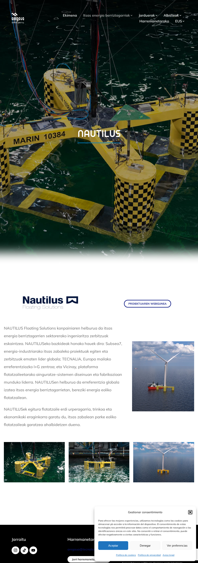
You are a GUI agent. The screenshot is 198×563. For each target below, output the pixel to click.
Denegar (145, 545)
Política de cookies (126, 555)
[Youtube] (33, 550)
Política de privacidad (149, 555)
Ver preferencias (177, 545)
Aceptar (113, 545)
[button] (190, 512)
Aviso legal (168, 555)
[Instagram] (15, 550)
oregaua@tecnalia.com (84, 549)
